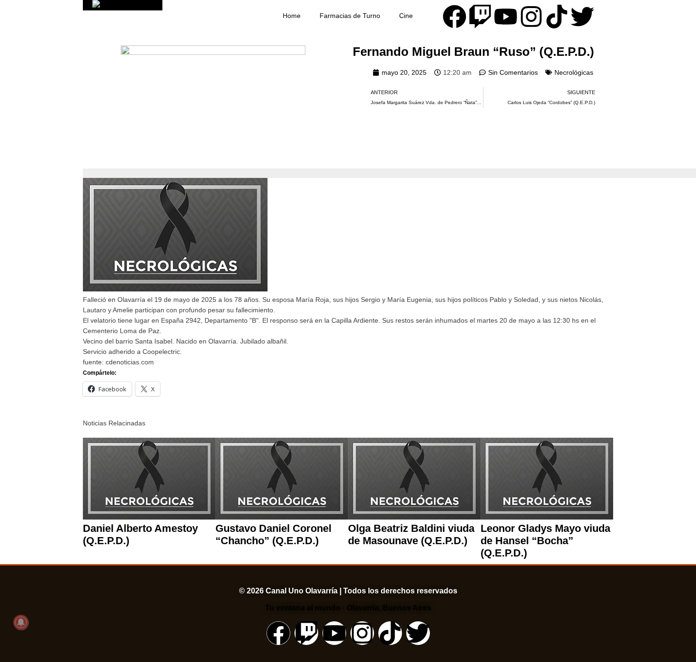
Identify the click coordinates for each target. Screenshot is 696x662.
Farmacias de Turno (350, 15)
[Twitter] (582, 16)
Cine (406, 15)
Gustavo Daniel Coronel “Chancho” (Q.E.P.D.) (273, 534)
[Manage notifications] (20, 622)
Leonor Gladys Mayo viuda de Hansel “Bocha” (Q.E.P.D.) (545, 540)
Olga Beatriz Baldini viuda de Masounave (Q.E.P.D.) (411, 534)
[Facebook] (454, 16)
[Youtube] (506, 16)
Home (292, 15)
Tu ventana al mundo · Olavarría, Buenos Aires (348, 608)
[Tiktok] (557, 16)
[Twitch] (480, 16)
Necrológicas (573, 72)
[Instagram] (531, 16)
